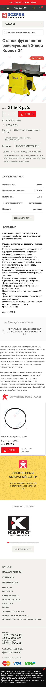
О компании (8, 587)
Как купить (7, 603)
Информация (10, 582)
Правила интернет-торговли (15, 615)
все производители (23, 549)
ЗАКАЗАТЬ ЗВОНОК (14, 649)
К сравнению (26, 449)
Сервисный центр (10, 595)
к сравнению (13, 120)
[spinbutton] (9, 114)
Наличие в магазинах (27, 146)
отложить (12, 125)
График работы (13, 653)
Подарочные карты (11, 599)
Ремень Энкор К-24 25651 (14, 437)
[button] (14, 114)
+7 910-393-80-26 (11, 638)
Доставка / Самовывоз (13, 611)
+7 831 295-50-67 (11, 643)
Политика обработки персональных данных (23, 619)
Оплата (5, 607)
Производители (12, 572)
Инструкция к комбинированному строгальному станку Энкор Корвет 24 (24, 331)
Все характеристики (23, 218)
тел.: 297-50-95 (20, 8)
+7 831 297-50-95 (11, 635)
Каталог (7, 567)
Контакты (8, 577)
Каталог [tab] (10, 24)
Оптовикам (7, 591)
